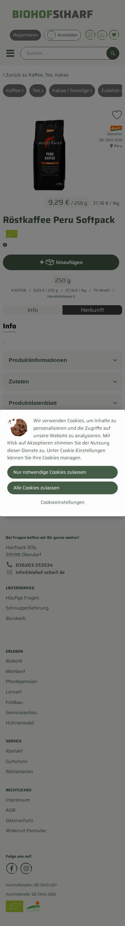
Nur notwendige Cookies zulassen (49, 472)
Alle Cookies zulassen (36, 487)
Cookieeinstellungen (63, 502)
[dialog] (62, 463)
